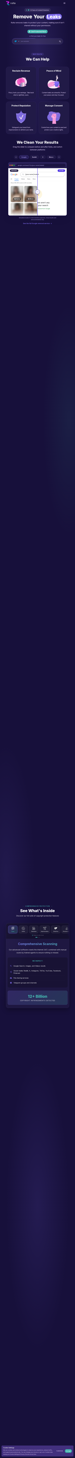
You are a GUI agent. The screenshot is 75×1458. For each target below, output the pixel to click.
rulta (13, 3)
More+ (51, 157)
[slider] (37, 192)
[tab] (12, 929)
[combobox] (16, 41)
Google (23, 157)
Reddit (34, 157)
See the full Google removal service (37, 223)
